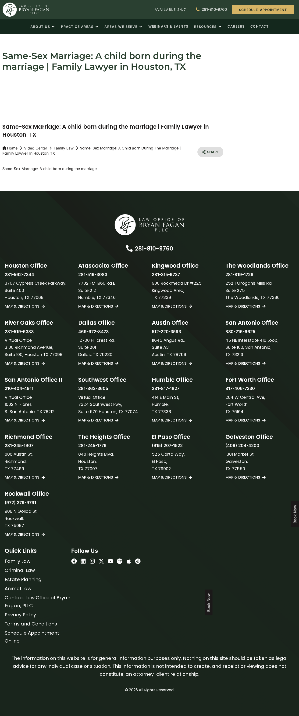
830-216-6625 (240, 331)
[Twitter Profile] (101, 561)
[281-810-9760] (129, 248)
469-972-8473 (93, 331)
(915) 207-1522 (167, 445)
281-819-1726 (239, 274)
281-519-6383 (19, 331)
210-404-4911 (19, 388)
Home (12, 148)
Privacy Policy (20, 614)
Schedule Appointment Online (32, 637)
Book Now (208, 602)
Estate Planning (23, 579)
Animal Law (18, 588)
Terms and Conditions (31, 624)
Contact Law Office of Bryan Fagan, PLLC (37, 601)
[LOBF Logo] (149, 224)
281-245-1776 (92, 445)
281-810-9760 (154, 248)
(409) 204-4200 (242, 445)
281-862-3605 (93, 388)
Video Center (35, 148)
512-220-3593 (166, 331)
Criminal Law (20, 570)
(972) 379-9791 (20, 502)
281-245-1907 (19, 445)
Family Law (64, 148)
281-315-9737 (166, 274)
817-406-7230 (240, 388)
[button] (43, 26)
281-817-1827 (165, 388)
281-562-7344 (19, 274)
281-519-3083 (92, 274)
